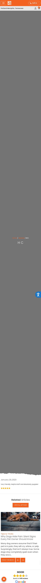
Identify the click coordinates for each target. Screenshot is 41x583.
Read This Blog (8, 560)
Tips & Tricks (7, 533)
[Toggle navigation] (3, 3)
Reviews (21, 238)
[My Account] (35, 8)
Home (14, 238)
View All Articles (20, 505)
